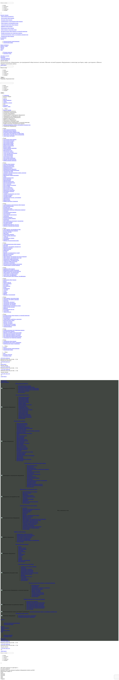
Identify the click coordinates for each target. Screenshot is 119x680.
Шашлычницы (6, 200)
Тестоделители (6, 213)
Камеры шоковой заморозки (10, 148)
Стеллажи (5, 289)
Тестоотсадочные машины (9, 218)
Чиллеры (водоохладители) (9, 159)
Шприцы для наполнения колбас (11, 240)
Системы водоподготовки (9, 324)
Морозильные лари (7, 150)
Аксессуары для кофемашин (10, 275)
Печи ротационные (7, 187)
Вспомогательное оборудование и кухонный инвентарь (14, 31)
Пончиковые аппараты (8, 191)
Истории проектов (7, 52)
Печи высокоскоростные (9, 182)
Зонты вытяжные (7, 283)
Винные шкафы (7, 147)
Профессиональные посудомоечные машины (11, 33)
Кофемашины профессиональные (11, 270)
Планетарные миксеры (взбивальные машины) (14, 209)
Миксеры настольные (8, 254)
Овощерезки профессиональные (10, 259)
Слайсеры (5, 236)
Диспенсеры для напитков (9, 303)
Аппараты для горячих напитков (11, 299)
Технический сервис (8, 42)
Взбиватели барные (8, 247)
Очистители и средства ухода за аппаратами (13, 134)
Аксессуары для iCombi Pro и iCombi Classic (13, 133)
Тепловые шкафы (7, 196)
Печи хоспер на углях (8, 188)
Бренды (2, 47)
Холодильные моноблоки (9, 158)
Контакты (3, 57)
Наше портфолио (5, 45)
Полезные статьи (7, 53)
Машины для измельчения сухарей (11, 252)
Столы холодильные (8, 155)
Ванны (5, 281)
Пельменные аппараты (8, 234)
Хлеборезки (6, 216)
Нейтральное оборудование (7, 28)
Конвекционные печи (8, 177)
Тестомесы (5, 211)
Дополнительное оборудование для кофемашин (14, 276)
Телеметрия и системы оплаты (10, 273)
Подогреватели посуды (8, 309)
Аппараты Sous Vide (8, 171)
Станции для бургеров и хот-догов (11, 193)
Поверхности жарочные (9, 190)
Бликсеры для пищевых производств (12, 246)
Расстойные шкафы (7, 222)
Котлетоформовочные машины (10, 230)
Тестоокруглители (7, 223)
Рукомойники (6, 288)
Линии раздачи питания (9, 307)
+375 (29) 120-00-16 (5, 58)
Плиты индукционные (8, 165)
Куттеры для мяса (7, 232)
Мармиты (5, 308)
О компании (3, 37)
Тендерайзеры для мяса (8, 238)
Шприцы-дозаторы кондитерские (11, 225)
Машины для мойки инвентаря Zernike (12, 332)
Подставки (5, 284)
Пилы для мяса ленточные (9, 235)
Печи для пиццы (7, 184)
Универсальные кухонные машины (11, 265)
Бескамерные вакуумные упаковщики (12, 342)
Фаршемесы (6, 239)
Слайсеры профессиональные (10, 261)
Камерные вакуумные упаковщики (11, 343)
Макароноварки (7, 180)
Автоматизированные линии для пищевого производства (14, 34)
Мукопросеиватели (7, 217)
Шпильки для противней (9, 294)
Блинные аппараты (7, 174)
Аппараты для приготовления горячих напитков (14, 172)
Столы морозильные (8, 154)
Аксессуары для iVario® (9, 135)
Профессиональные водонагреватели (12, 271)
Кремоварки (6, 219)
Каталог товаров (4, 15)
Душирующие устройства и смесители (12, 319)
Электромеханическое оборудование (9, 24)
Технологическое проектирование (11, 41)
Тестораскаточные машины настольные (12, 264)
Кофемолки (6, 250)
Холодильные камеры (8, 143)
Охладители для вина (8, 151)
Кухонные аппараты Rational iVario (11, 132)
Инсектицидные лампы (8, 320)
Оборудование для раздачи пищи (9, 29)
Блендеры (5, 245)
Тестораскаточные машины (9, 212)
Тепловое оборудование (6, 19)
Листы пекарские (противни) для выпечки (13, 221)
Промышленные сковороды (9, 169)
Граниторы (5, 300)
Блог (2, 49)
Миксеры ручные (7, 255)
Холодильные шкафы (8, 142)
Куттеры (5, 251)
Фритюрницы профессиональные (11, 170)
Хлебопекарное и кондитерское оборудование (12, 21)
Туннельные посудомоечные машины (12, 337)
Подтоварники (6, 286)
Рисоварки (5, 192)
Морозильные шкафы (8, 144)
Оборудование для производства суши (12, 257)
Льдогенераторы (7, 149)
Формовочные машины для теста (11, 224)
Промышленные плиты (8, 166)
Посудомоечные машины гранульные (12, 333)
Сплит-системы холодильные (10, 153)
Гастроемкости (6, 318)
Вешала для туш (7, 282)
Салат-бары (6, 310)
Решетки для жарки (7, 322)
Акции (2, 48)
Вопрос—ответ (4, 46)
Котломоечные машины (9, 331)
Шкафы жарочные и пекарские (10, 201)
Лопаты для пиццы (7, 321)
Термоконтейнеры (7, 326)
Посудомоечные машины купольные (12, 335)
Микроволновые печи (8, 181)
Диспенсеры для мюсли (8, 302)
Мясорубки (6, 233)
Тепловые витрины (7, 195)
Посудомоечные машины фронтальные (12, 336)
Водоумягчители (7, 316)
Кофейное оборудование (7, 26)
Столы (4, 291)
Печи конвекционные (8, 206)
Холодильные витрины (8, 140)
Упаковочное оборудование (7, 36)
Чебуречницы (6, 198)
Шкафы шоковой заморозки (9, 160)
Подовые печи (6, 207)
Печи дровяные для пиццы (9, 185)
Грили (4, 176)
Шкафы (5, 293)
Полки (4, 287)
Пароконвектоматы (7, 167)
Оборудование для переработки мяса (9, 23)
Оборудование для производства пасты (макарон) (15, 256)
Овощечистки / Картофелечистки (11, 260)
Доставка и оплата (5, 55)
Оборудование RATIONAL (7, 16)
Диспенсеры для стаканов (9, 304)
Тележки (5, 292)
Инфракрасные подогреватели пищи (12, 305)
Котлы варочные (7, 179)
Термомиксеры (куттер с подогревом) (12, 197)
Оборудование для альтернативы (11, 272)
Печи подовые (6, 186)
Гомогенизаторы (7, 249)
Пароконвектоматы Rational (9, 131)
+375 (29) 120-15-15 (5, 59)
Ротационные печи (7, 208)
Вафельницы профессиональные (11, 175)
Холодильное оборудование (7, 18)
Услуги (2, 39)
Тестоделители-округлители (10, 214)
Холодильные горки (8, 156)
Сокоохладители (7, 311)
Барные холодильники (8, 145)
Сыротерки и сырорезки (9, 262)
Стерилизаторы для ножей (9, 325)
